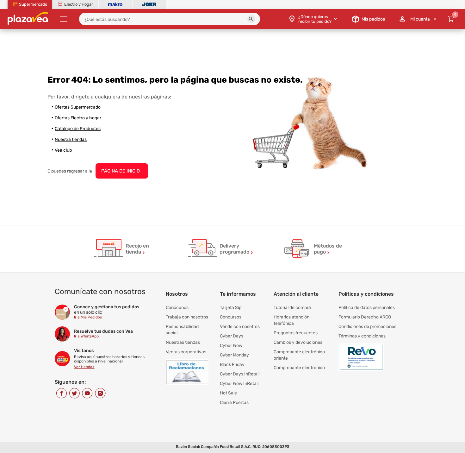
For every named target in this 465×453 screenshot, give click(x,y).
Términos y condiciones (362, 336)
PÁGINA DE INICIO (120, 171)
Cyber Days (231, 336)
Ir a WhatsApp (86, 336)
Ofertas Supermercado (78, 107)
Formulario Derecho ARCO (364, 317)
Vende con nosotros (240, 326)
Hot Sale (228, 393)
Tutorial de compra (292, 307)
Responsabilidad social (182, 330)
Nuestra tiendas (71, 139)
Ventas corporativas (186, 352)
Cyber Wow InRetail (239, 383)
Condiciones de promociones (367, 326)
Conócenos (177, 307)
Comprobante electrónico (299, 367)
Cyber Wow (231, 345)
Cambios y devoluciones (298, 342)
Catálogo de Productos (78, 128)
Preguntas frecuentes (296, 333)
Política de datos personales (366, 307)
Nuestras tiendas (183, 342)
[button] (251, 19)
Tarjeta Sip (230, 307)
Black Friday (232, 364)
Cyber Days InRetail (239, 374)
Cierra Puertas (234, 402)
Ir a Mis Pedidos (88, 317)
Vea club (63, 150)
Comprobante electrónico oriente (299, 355)
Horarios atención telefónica (291, 320)
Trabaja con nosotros (187, 317)
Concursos (230, 317)
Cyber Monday (234, 355)
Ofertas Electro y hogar (78, 118)
